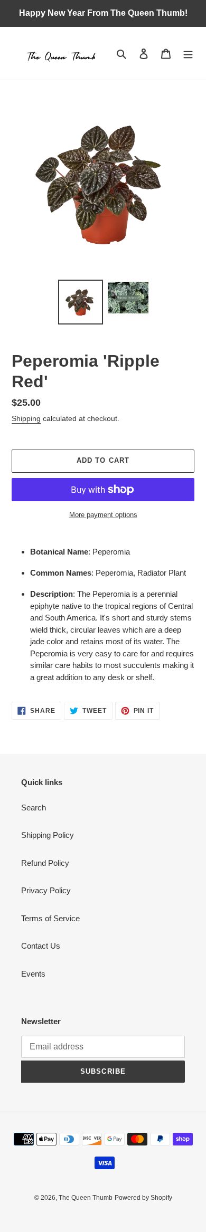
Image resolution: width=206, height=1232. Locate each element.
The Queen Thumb (86, 1197)
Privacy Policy (46, 890)
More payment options (103, 515)
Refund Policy (45, 862)
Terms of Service (50, 918)
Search (33, 807)
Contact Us (40, 945)
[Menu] (188, 53)
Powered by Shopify (143, 1197)
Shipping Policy (47, 834)
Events (33, 973)
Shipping (26, 418)
